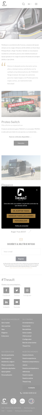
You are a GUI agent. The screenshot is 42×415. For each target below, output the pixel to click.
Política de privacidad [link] (21, 225)
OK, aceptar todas (21, 211)
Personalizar (21, 221)
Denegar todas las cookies (21, 216)
